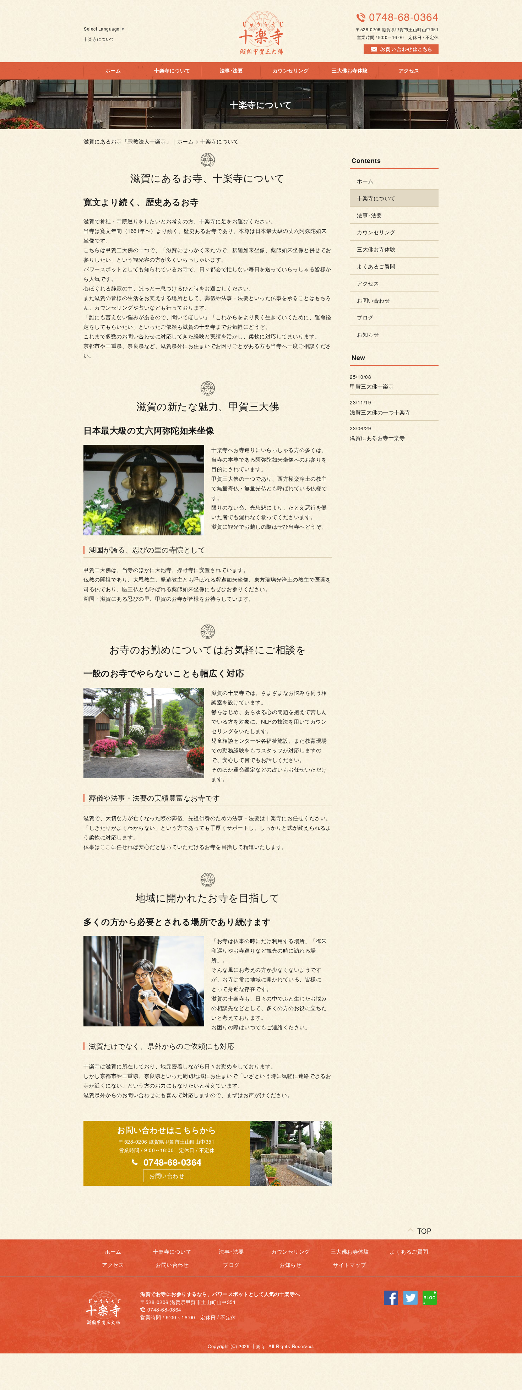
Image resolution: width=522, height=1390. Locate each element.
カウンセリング (291, 70)
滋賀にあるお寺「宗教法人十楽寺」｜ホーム (138, 141)
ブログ (365, 317)
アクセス (409, 70)
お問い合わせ (373, 300)
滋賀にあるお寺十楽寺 (377, 437)
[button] (166, 1176)
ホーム (113, 70)
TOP (424, 1229)
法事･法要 (231, 70)
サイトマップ (349, 1264)
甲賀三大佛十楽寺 (372, 386)
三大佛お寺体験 (350, 70)
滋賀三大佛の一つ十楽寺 (380, 412)
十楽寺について (172, 70)
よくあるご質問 (376, 266)
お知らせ (368, 334)
